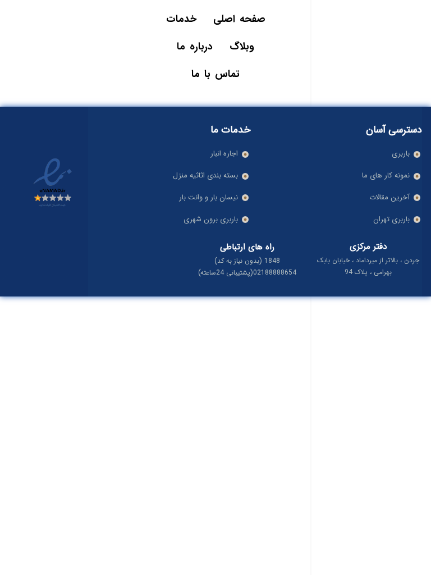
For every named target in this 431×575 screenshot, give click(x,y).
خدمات (181, 19)
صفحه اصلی (239, 19)
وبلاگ (242, 46)
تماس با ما (215, 74)
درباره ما (195, 46)
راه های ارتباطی (247, 247)
